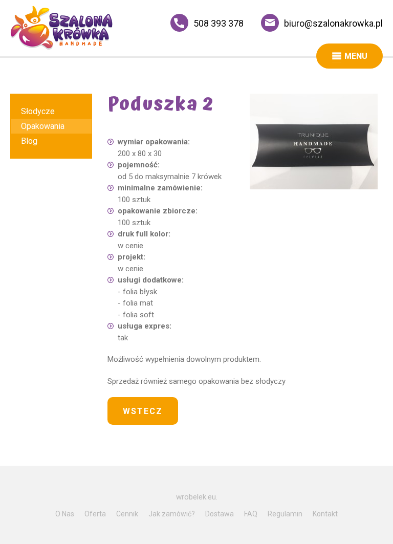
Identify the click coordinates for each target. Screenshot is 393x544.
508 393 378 (218, 23)
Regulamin (285, 514)
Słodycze (38, 111)
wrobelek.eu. (196, 497)
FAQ (250, 514)
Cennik (127, 514)
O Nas (64, 514)
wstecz (143, 411)
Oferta (95, 514)
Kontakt (325, 514)
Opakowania (42, 126)
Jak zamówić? (171, 514)
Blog (29, 141)
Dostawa (219, 514)
